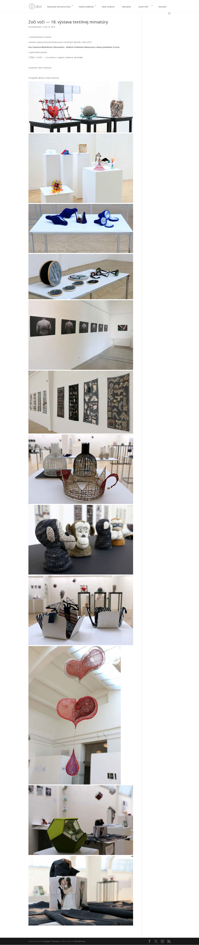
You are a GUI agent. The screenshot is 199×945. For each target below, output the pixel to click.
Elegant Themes (51, 941)
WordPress (80, 941)
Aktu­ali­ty (126, 6)
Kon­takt (162, 6)
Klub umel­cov (108, 6)
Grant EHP (144, 6)
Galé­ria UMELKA (86, 6)
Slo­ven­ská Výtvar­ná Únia (59, 6)
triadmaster (36, 27)
